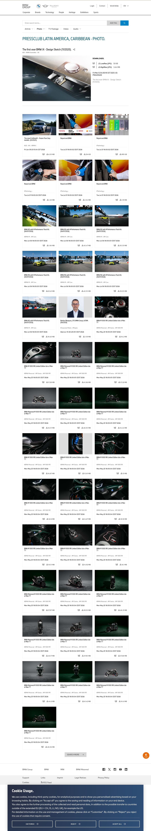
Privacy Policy (103, 777)
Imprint (60, 777)
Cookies (25, 782)
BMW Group (27, 769)
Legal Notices (80, 777)
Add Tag (113, 23)
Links (43, 777)
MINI (62, 769)
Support (25, 777)
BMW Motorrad (82, 769)
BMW (46, 769)
